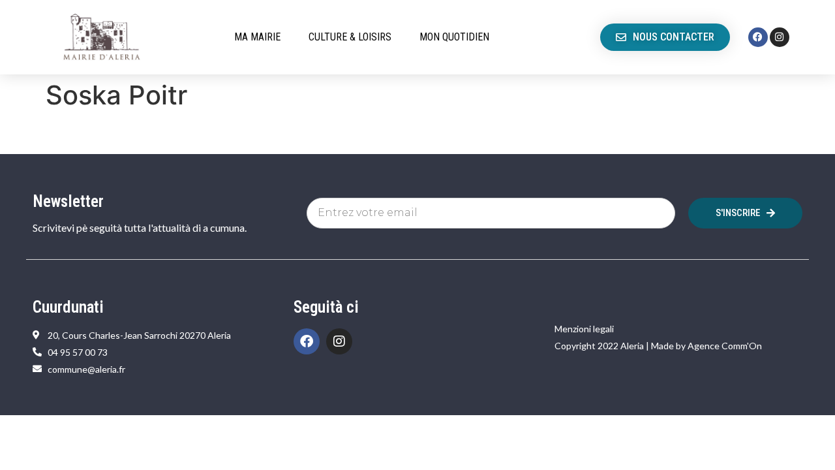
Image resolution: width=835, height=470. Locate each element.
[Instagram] (779, 37)
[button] (265, 37)
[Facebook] (758, 37)
